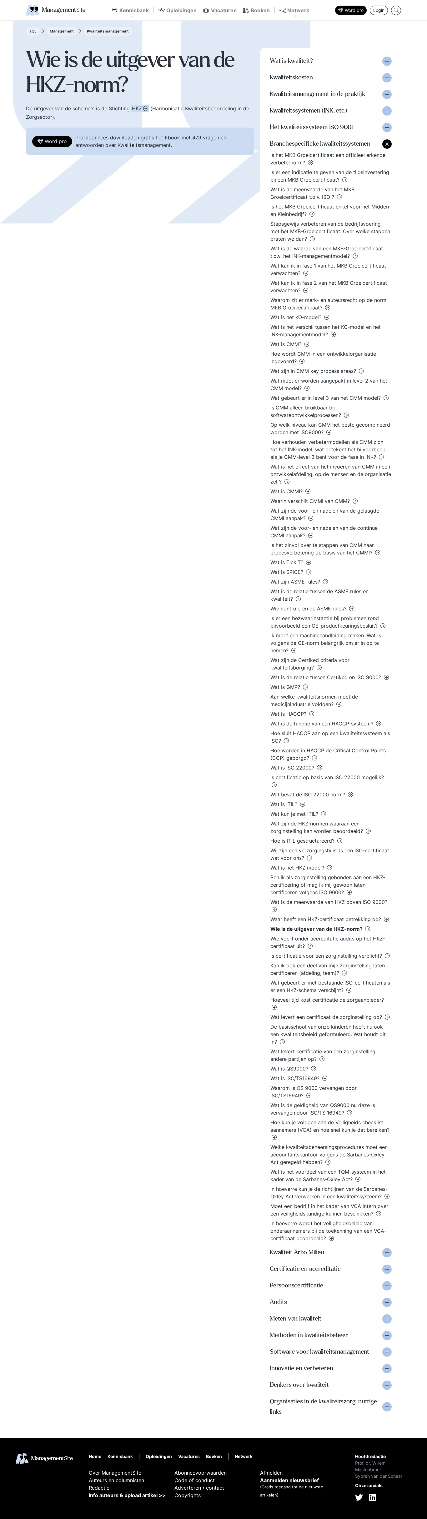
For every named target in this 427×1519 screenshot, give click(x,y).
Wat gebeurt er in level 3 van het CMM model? (326, 398)
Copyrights (187, 1495)
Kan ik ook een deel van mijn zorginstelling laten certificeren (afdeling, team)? (327, 969)
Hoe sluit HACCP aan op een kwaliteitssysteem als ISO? (330, 737)
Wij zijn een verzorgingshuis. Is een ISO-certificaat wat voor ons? (329, 854)
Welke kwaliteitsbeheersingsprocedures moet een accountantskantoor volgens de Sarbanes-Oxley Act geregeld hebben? (329, 1154)
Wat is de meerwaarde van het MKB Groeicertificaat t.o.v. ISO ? (312, 193)
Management (62, 31)
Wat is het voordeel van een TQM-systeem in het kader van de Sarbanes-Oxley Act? (328, 1175)
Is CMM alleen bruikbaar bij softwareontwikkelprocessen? (306, 411)
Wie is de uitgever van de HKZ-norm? (317, 929)
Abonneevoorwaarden (200, 1473)
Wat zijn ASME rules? (296, 582)
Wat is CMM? (286, 344)
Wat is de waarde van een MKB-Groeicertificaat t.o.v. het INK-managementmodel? (326, 252)
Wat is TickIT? (287, 562)
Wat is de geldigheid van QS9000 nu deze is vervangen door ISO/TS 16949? (322, 1109)
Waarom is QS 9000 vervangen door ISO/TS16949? (313, 1092)
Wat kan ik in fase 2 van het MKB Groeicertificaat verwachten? (328, 286)
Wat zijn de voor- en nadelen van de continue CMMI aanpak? (324, 532)
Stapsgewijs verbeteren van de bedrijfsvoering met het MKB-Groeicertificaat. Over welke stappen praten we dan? (330, 231)
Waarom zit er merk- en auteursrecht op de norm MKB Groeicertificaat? (328, 304)
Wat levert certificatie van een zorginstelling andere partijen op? (322, 1055)
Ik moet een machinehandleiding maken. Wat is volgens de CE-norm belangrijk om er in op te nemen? (325, 643)
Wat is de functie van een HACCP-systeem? (322, 723)
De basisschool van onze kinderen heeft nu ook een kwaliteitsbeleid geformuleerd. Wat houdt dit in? (328, 1034)
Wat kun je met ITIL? (295, 814)
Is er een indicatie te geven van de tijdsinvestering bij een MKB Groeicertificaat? (329, 176)
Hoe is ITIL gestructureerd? (303, 841)
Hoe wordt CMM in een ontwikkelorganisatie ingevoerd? (323, 357)
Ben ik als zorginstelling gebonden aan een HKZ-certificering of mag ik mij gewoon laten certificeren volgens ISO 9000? (327, 884)
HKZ (137, 108)
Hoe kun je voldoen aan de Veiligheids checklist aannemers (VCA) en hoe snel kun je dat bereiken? (329, 1126)
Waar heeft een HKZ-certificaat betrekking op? (326, 919)
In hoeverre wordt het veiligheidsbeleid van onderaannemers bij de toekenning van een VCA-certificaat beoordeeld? (328, 1230)
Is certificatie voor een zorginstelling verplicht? (327, 956)
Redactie (99, 1488)
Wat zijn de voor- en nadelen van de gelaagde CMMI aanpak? (324, 514)
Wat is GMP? (286, 687)
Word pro (354, 10)
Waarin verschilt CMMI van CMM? (310, 501)
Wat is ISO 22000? (293, 768)
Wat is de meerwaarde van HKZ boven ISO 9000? (328, 902)
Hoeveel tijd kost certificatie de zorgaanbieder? (327, 1000)
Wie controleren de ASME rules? (309, 608)
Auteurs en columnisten (116, 1480)
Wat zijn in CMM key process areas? (314, 371)
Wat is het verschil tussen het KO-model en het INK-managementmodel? (325, 331)
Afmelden (271, 1473)
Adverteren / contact (199, 1488)
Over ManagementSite (115, 1473)
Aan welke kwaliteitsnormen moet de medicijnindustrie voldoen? (314, 700)
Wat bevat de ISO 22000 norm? (308, 794)
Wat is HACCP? (289, 714)
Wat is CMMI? (287, 491)
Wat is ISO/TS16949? (295, 1078)
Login (378, 10)
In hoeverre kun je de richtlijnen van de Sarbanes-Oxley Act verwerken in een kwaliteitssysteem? (329, 1193)
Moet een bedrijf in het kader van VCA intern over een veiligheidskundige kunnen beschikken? (329, 1210)
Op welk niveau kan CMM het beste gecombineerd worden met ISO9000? (330, 428)
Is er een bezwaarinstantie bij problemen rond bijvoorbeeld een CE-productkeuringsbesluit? (324, 622)
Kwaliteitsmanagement (108, 31)
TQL (33, 31)
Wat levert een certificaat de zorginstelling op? (327, 1017)
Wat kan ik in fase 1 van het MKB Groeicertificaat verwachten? (328, 269)
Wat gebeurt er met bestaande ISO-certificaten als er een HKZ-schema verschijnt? (330, 986)
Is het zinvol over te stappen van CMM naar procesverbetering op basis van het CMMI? (322, 549)
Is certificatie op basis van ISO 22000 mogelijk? (327, 777)
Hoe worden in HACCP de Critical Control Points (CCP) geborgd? (328, 754)
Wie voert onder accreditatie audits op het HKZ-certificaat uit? (327, 942)
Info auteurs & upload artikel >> (127, 1495)
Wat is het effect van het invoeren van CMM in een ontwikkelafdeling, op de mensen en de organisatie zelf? (330, 474)
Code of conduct (194, 1480)
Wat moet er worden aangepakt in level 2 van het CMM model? (328, 384)
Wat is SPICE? (287, 572)
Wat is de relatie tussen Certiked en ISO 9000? (326, 677)
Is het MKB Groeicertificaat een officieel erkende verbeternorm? (327, 159)
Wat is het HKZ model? (298, 868)
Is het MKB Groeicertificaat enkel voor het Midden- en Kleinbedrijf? (330, 210)
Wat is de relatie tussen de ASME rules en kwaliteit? (319, 595)
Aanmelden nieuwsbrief (289, 1480)
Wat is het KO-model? (296, 317)
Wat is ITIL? (284, 804)
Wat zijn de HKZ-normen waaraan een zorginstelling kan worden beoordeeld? (317, 827)
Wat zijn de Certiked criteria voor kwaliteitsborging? (309, 664)
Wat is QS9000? (290, 1068)
